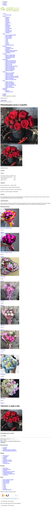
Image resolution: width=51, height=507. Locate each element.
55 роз (4, 487)
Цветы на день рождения (10, 79)
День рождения (6, 463)
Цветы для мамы (9, 81)
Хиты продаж (8, 14)
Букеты (4, 46)
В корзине (5, 88)
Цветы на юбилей (9, 73)
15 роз (6, 39)
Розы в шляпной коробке (10, 34)
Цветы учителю (8, 86)
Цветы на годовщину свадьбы (11, 76)
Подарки (5, 89)
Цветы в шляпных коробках (11, 50)
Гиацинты (7, 27)
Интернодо (2, 398)
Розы (4, 33)
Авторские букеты (9, 48)
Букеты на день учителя (10, 60)
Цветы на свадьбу (9, 74)
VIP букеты (7, 58)
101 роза (7, 43)
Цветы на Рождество (9, 67)
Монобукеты (8, 47)
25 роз (6, 40)
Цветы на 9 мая (8, 64)
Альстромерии (8, 28)
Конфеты (7, 90)
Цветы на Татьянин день (10, 61)
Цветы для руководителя (10, 85)
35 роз (6, 41)
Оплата (4, 3)
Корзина (5, 448)
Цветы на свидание (9, 78)
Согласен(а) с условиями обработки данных (11, 441)
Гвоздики (7, 19)
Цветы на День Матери (10, 62)
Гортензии (7, 26)
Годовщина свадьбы (7, 460)
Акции (4, 13)
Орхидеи (7, 21)
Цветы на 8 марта (9, 70)
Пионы (7, 18)
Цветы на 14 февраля (9, 69)
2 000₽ (1, 100)
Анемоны (7, 32)
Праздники (5, 59)
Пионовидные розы (9, 44)
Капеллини (2, 276)
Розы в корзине (8, 37)
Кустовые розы (8, 30)
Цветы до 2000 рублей (10, 56)
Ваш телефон (3, 439)
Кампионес (2, 374)
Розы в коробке (8, 36)
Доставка (5, 2)
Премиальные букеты (10, 57)
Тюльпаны (7, 17)
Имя (1, 438)
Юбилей (5, 457)
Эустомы (7, 29)
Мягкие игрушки (9, 91)
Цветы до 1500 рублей (10, 54)
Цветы (4, 16)
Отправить (3, 442)
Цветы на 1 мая (8, 63)
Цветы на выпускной (10, 68)
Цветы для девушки (9, 83)
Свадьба (4, 458)
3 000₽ (5, 100)
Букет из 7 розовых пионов (6, 252)
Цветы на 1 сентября (9, 72)
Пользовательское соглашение (9, 449)
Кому (4, 80)
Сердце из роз (8, 38)
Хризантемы (8, 22)
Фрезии (7, 23)
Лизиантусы (8, 24)
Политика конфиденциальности (10, 450)
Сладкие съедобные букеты (9, 473)
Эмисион (2, 325)
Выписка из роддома (7, 461)
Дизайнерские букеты (10, 51)
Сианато (2, 300)
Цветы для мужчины (9, 87)
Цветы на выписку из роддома (11, 77)
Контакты (5, 4)
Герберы (7, 20)
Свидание (5, 462)
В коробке (7, 49)
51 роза (7, 42)
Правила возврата (4, 200)
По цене (4, 53)
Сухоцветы (7, 52)
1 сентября (5, 456)
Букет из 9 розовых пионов (6, 227)
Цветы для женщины (9, 82)
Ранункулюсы (8, 31)
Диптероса (2, 349)
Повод (4, 71)
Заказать (2, 232)
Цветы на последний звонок (11, 66)
